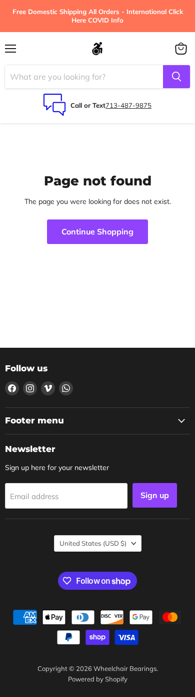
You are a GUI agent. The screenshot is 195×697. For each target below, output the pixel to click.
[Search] (176, 76)
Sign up (154, 495)
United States (93, 543)
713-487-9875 (129, 105)
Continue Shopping (98, 231)
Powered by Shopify (98, 679)
